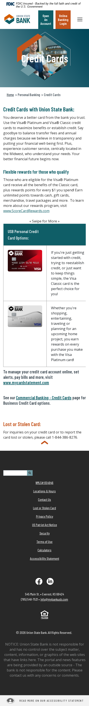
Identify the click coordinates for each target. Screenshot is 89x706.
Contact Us (44, 499)
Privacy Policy (44, 516)
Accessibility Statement (44, 558)
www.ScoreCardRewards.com (26, 210)
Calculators (44, 550)
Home (10, 94)
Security (45, 533)
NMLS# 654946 (44, 483)
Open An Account (45, 19)
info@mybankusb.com (54, 599)
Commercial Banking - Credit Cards (44, 397)
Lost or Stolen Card (44, 508)
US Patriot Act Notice (44, 525)
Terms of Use (44, 541)
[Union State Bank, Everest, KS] (17, 19)
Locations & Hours (44, 491)
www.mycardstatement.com (26, 382)
